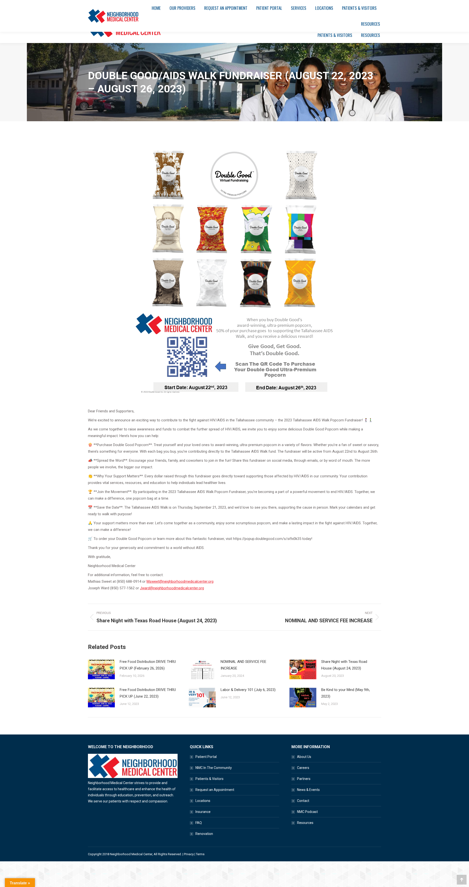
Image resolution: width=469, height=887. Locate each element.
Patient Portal (206, 757)
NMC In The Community (213, 768)
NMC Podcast (307, 812)
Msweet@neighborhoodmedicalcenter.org (180, 581)
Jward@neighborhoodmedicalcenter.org (172, 588)
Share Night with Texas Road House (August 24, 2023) (344, 664)
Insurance (203, 812)
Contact (303, 801)
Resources (305, 823)
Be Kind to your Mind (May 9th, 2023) (345, 693)
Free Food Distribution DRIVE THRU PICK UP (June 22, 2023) (148, 693)
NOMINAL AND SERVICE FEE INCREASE (243, 664)
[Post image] (101, 669)
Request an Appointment (214, 790)
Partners (303, 779)
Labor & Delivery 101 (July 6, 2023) (248, 690)
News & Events (308, 790)
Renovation (204, 834)
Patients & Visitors (209, 779)
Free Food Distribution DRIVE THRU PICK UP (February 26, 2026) (148, 664)
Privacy (189, 854)
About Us (304, 757)
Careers (303, 768)
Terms (200, 854)
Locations (202, 801)
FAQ (198, 823)
